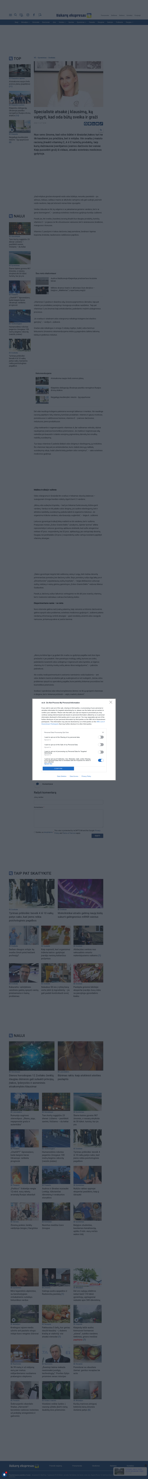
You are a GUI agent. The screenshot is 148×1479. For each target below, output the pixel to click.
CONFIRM (58, 768)
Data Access (74, 776)
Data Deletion (61, 776)
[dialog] (74, 739)
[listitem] (74, 732)
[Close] (111, 703)
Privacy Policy (86, 776)
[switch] (101, 737)
